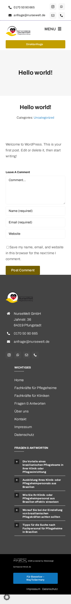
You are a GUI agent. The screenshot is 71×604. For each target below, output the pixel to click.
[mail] (53, 15)
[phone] (61, 15)
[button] (7, 597)
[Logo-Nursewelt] (19, 27)
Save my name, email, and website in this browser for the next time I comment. (35, 253)
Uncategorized (44, 117)
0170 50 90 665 (26, 333)
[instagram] (53, 6)
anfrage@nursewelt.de (31, 342)
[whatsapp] (61, 6)
